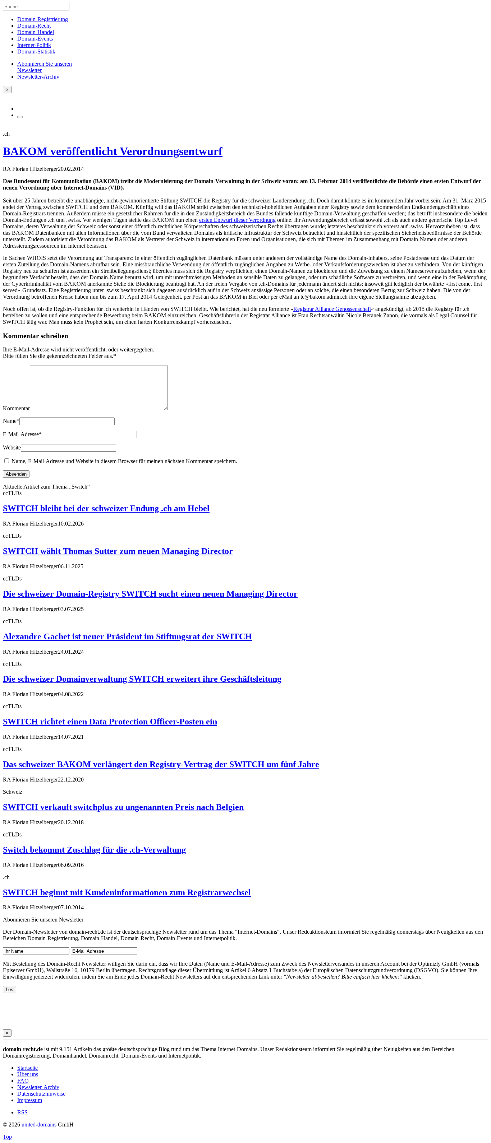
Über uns (27, 1074)
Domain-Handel (35, 32)
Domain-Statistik (36, 51)
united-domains (39, 1124)
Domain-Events (35, 39)
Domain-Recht (34, 26)
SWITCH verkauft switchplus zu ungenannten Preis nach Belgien (123, 807)
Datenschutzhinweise (41, 1094)
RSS (22, 1112)
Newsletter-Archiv (38, 1087)
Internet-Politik (34, 45)
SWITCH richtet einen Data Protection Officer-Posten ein (110, 721)
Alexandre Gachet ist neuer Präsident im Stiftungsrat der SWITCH (127, 636)
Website (12, 447)
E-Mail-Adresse (22, 434)
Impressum (29, 1100)
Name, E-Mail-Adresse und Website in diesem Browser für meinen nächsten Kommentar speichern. (124, 461)
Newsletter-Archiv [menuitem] (38, 77)
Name (11, 421)
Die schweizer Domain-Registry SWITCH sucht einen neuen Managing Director (150, 593)
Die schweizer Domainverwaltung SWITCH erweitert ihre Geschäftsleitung (142, 679)
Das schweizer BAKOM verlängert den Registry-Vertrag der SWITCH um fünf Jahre (161, 764)
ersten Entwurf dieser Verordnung (237, 220)
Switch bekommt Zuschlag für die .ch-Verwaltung (94, 849)
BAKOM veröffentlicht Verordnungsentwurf (112, 151)
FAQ (23, 1081)
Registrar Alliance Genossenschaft (332, 309)
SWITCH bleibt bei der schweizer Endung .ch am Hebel (106, 508)
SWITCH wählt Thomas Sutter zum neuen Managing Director (118, 551)
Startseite (27, 1068)
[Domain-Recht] (3, 96)
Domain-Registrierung (42, 19)
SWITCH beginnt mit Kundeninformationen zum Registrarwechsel (127, 892)
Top (7, 1137)
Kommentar (16, 408)
